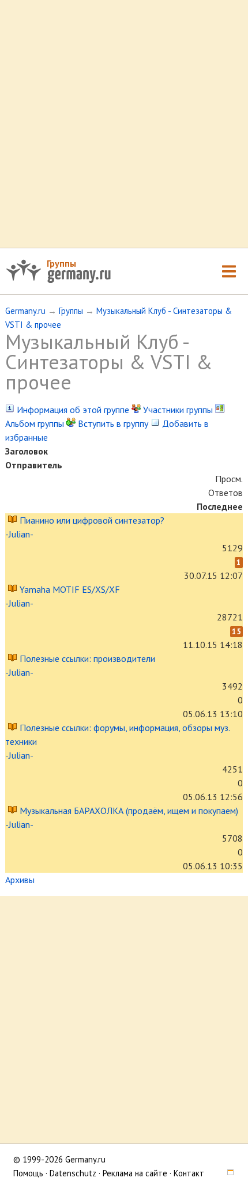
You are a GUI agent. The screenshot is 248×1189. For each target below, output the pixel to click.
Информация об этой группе (71, 409)
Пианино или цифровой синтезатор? (92, 520)
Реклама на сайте (135, 1173)
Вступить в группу (112, 423)
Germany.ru (25, 310)
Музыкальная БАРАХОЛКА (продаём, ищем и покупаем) (129, 810)
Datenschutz (73, 1173)
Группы (61, 263)
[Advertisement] (124, 124)
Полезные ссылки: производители (87, 658)
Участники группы (177, 409)
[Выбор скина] (226, 1173)
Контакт (189, 1173)
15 (236, 631)
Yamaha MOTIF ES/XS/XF (70, 589)
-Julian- (19, 534)
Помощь (28, 1173)
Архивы (20, 879)
